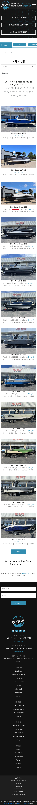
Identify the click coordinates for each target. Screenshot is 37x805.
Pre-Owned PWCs (18, 682)
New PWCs (18, 678)
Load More (18, 552)
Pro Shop (18, 693)
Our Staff (18, 753)
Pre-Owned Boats (18, 675)
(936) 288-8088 (27, 6)
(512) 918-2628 (26, 3)
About (18, 749)
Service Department (18, 726)
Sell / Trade (18, 689)
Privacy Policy (18, 789)
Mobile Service (18, 736)
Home (4, 52)
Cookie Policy (18, 791)
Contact (18, 767)
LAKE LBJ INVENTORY (18, 32)
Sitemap (18, 783)
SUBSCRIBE (18, 603)
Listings (10, 52)
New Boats (18, 671)
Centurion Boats (18, 705)
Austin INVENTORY (18, 18)
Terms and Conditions (18, 794)
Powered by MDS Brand (18, 781)
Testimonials (18, 756)
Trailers (18, 685)
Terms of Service (23, 803)
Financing (18, 696)
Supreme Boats (18, 709)
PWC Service (18, 733)
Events (18, 764)
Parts (18, 740)
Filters (4, 45)
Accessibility (18, 786)
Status (20, 44)
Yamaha (18, 716)
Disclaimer (18, 797)
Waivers (18, 760)
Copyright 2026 (18, 778)
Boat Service (18, 729)
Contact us (25, 573)
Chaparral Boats (18, 713)
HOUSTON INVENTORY (18, 25)
